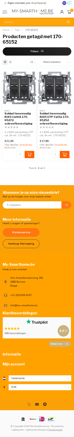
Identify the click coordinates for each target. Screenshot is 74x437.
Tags (17, 30)
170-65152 (31, 30)
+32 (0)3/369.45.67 (21, 295)
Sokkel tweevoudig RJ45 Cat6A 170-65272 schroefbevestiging (18, 118)
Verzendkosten (25, 145)
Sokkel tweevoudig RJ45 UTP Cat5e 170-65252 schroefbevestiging (54, 118)
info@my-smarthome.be (24, 305)
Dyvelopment (56, 429)
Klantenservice (21, 232)
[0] (69, 11)
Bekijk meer (57, 343)
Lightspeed (18, 429)
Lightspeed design (35, 429)
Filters (35, 51)
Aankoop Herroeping (21, 243)
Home (6, 30)
